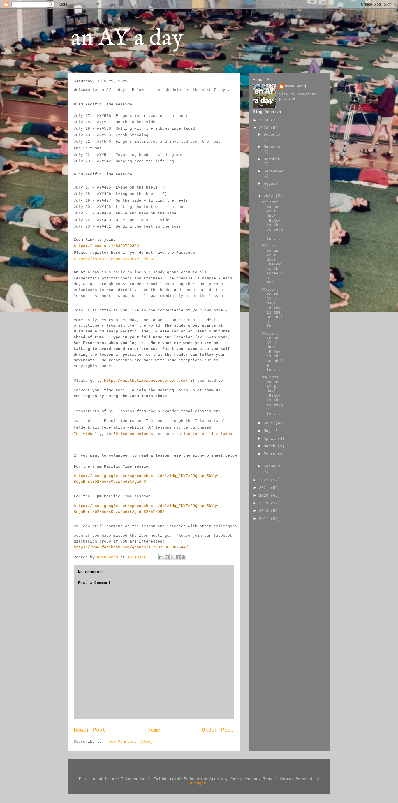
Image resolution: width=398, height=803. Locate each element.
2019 (265, 503)
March (271, 446)
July (269, 196)
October (272, 159)
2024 (265, 120)
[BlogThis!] (167, 557)
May (268, 431)
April (271, 438)
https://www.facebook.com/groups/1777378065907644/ (131, 547)
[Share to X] (172, 557)
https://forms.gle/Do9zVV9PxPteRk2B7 (114, 259)
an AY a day (127, 38)
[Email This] (161, 557)
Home (153, 730)
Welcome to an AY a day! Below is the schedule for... (272, 220)
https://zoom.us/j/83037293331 (107, 246)
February (273, 454)
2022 (265, 480)
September (274, 171)
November (273, 147)
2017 (265, 519)
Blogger (198, 783)
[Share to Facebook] (178, 557)
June (269, 423)
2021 (265, 488)
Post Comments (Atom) (129, 741)
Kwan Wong (295, 86)
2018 (265, 511)
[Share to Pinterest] (183, 557)
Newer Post (90, 730)
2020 (265, 496)
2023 (265, 128)
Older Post (218, 730)
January (272, 466)
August (271, 184)
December (273, 135)
